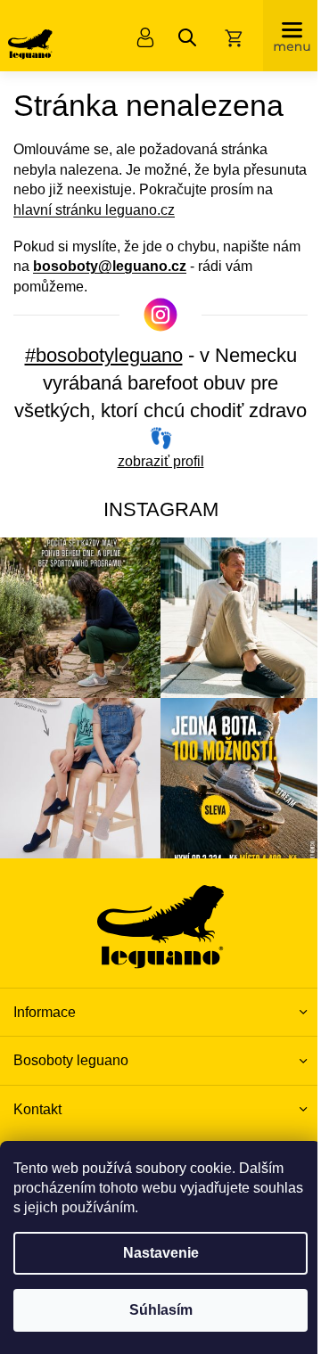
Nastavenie (161, 1252)
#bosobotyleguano (104, 355)
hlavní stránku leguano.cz (94, 209)
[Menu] (292, 35)
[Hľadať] (187, 37)
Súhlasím (161, 1309)
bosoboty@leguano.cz (109, 266)
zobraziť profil (161, 461)
